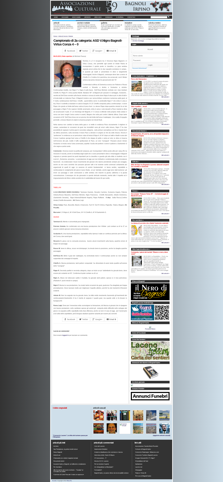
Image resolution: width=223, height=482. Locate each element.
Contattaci (131, 17)
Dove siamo (76, 17)
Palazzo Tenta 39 (140, 473)
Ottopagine (138, 470)
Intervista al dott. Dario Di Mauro (104, 455)
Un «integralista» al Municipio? (103, 467)
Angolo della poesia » (140, 103)
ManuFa (69, 480)
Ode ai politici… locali (139, 106)
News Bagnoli (57, 452)
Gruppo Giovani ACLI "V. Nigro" (145, 458)
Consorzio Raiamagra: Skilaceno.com (147, 452)
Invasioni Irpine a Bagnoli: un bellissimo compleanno (69, 464)
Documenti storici (58, 461)
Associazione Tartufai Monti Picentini (146, 446)
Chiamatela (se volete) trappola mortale (65, 458)
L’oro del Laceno (99, 446)
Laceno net (138, 467)
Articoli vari (56, 455)
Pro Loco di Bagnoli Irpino (143, 476)
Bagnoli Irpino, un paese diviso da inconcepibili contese (111, 473)
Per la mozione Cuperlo (101, 464)
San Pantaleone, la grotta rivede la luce (65, 449)
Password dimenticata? (139, 68)
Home (56, 17)
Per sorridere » (138, 220)
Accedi (150, 49)
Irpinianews (138, 464)
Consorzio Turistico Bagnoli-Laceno (146, 455)
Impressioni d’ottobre (100, 449)
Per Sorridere (57, 467)
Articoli (61, 36)
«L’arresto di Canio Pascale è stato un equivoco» (68, 474)
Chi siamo (65, 17)
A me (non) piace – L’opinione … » (144, 76)
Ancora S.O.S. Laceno (101, 461)
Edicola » (135, 162)
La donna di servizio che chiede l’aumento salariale (149, 223)
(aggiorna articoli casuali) (161, 435)
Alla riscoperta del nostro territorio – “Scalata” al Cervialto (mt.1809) (68, 470)
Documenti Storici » (139, 131)
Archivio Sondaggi (138, 41)
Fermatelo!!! (98, 470)
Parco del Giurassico (138, 79)
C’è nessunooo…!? (100, 458)
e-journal (120, 17)
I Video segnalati (60, 408)
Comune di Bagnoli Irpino (143, 449)
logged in (65, 335)
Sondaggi (108, 17)
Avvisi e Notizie (68, 36)
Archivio (87, 17)
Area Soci (98, 17)
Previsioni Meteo (150, 329)
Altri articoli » (165, 97)
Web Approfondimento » (141, 249)
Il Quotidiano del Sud (141, 461)
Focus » (135, 191)
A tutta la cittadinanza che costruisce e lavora (108, 452)
